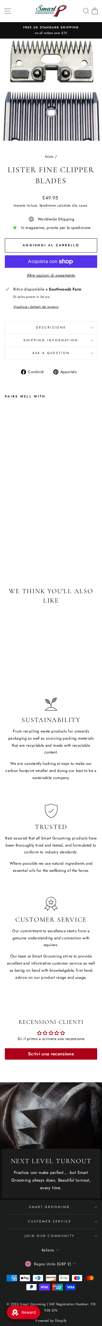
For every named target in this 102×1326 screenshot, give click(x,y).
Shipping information (51, 340)
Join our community (50, 1236)
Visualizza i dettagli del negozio (36, 306)
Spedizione (47, 205)
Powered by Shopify (50, 1320)
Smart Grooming (49, 1207)
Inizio (49, 156)
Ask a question (51, 353)
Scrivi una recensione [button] (51, 1054)
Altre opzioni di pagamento (51, 275)
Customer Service (49, 1221)
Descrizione (51, 327)
